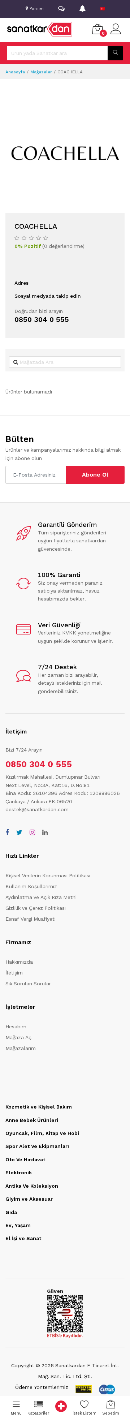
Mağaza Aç (18, 1037)
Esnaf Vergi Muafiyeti (30, 919)
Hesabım (15, 1026)
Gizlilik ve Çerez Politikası (35, 908)
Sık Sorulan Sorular (28, 983)
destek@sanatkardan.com (37, 809)
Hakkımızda (19, 962)
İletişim (14, 973)
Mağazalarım (20, 1048)
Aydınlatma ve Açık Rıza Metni (41, 897)
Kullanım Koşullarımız (31, 886)
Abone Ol (95, 474)
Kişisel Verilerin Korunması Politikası (47, 875)
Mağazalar (41, 71)
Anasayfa (15, 71)
